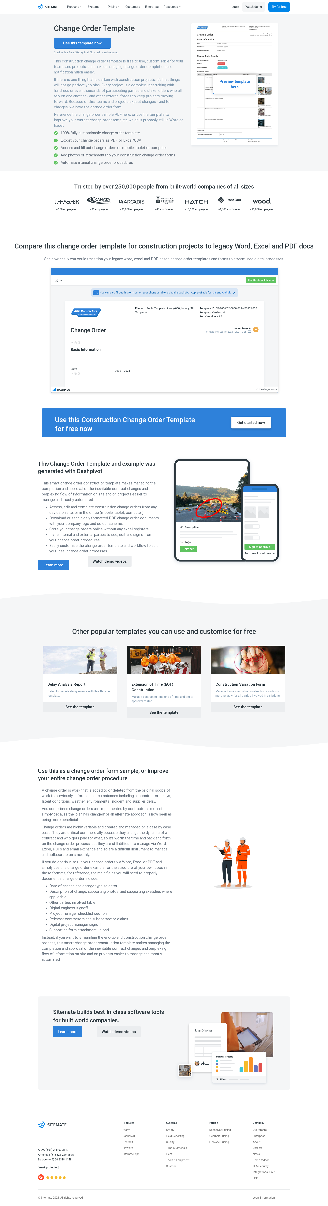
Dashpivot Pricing (220, 1130)
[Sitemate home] (52, 1125)
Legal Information (264, 1197)
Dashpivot (129, 1136)
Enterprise (259, 1136)
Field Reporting (175, 1136)
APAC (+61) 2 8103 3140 (53, 1150)
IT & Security (261, 1166)
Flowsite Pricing (219, 1142)
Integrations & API (264, 1172)
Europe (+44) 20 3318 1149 (55, 1159)
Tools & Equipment (177, 1160)
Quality (170, 1142)
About (256, 1142)
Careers (258, 1148)
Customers (260, 1130)
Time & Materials (176, 1148)
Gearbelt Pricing (219, 1136)
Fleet (169, 1154)
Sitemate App (131, 1154)
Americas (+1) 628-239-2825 (56, 1154)
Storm (126, 1130)
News (256, 1154)
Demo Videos (261, 1160)
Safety (170, 1130)
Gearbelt (128, 1142)
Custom (171, 1166)
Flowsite (128, 1148)
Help (255, 1178)
